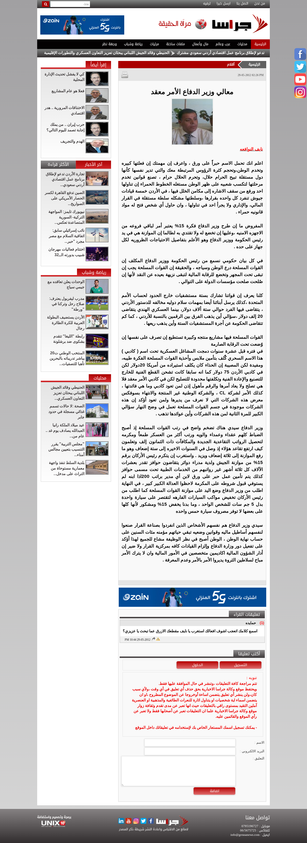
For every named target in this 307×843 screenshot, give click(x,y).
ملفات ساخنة (175, 44)
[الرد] (153, 639)
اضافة (214, 791)
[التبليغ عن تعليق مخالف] (158, 638)
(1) (262, 623)
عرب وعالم (223, 44)
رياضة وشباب (133, 44)
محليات (242, 44)
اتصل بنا (242, 3)
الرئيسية (260, 44)
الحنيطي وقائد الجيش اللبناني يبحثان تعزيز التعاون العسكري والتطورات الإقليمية (125, 53)
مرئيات (154, 44)
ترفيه (207, 3)
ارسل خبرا (223, 3)
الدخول (197, 665)
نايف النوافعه (251, 149)
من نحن (259, 3)
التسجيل (240, 665)
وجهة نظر (109, 44)
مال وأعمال (200, 44)
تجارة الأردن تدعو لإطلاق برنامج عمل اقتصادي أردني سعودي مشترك (249, 53)
